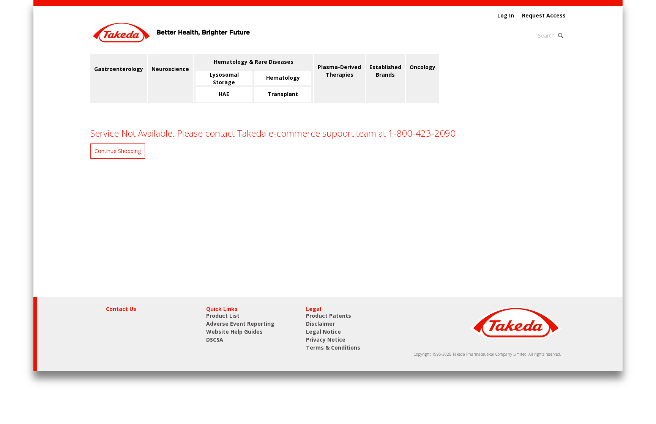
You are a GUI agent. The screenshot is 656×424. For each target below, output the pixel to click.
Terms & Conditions (333, 347)
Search (546, 35)
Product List (223, 315)
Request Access (544, 15)
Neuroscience (170, 69)
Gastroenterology (118, 69)
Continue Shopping (118, 150)
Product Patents (328, 315)
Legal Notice (323, 331)
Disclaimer (320, 323)
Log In (505, 15)
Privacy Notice (325, 339)
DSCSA (214, 339)
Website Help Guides (234, 331)
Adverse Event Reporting (240, 323)
